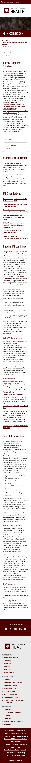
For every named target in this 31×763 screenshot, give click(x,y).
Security (24, 750)
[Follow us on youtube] (25, 629)
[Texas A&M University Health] (14, 11)
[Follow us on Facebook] (5, 629)
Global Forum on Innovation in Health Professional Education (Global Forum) (13, 225)
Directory (7, 709)
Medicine (7, 663)
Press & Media (9, 691)
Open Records (21, 736)
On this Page (9, 53)
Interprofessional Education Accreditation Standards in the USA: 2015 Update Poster (15, 165)
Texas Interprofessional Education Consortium (12, 446)
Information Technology (13, 712)
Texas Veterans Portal (11, 750)
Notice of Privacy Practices (16, 755)
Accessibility (20, 753)
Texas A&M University (12, 2)
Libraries (7, 718)
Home (6, 40)
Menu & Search (14, 760)
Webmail (7, 724)
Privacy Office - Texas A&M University (14, 701)
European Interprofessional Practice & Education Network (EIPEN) (13, 217)
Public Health (9, 672)
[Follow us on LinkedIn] (20, 629)
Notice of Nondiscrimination (15, 744)
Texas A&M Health (11, 658)
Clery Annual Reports (12, 697)
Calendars (7, 679)
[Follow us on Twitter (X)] (10, 629)
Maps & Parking (10, 688)
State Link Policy (15, 742)
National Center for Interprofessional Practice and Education (13, 105)
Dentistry (7, 661)
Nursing (7, 666)
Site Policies (10, 753)
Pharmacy (8, 669)
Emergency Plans (10, 685)
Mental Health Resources (13, 721)
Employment (15, 747)
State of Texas (10, 736)
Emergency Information (13, 682)
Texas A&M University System (15, 733)
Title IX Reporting (11, 694)
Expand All (8, 140)
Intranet (7, 715)
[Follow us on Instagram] (15, 629)
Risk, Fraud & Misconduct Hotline (15, 739)
